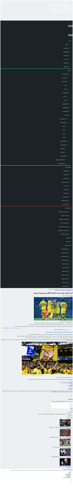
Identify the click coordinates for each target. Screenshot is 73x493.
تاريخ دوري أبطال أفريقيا (65, 256)
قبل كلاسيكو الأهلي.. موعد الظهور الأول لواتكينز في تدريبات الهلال (60, 3)
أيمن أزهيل (64, 322)
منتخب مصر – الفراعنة (65, 215)
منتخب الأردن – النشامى (65, 234)
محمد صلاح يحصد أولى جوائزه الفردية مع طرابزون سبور (61, 5)
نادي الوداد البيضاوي (61, 163)
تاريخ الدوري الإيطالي (65, 271)
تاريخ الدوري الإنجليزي (65, 263)
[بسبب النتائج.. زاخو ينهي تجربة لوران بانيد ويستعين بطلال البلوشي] (65, 436)
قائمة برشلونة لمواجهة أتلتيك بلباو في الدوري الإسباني (62, 11)
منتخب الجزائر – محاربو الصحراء (63, 230)
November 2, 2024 (67, 329)
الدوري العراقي (66, 189)
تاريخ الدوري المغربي (65, 286)
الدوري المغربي (66, 185)
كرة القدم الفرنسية (65, 111)
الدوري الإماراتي (66, 193)
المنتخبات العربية (68, 474)
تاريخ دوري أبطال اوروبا (65, 252)
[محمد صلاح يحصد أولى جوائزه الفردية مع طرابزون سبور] (65, 445)
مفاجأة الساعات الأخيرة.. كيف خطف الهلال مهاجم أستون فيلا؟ (60, 8)
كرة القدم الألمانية (66, 107)
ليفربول (65, 85)
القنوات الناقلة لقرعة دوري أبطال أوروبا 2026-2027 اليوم (61, 6)
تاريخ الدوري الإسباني (65, 267)
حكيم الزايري (70, 295)
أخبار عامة (67, 44)
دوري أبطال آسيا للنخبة (65, 200)
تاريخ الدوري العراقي (65, 282)
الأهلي (64, 137)
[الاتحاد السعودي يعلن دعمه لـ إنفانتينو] (65, 465)
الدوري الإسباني (66, 174)
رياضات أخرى (68, 237)
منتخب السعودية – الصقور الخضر (63, 211)
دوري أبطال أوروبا (66, 196)
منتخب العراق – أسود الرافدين (64, 226)
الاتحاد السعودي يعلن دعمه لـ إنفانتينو (65, 7)
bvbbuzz (58, 337)
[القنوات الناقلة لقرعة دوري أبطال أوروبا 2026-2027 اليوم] (65, 455)
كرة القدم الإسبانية (66, 92)
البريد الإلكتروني (70, 412)
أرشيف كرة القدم (68, 245)
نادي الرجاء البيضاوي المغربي (60, 159)
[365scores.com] (70, 36)
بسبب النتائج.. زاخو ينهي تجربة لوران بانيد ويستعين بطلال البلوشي (60, 4)
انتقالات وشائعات (66, 51)
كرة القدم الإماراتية (63, 141)
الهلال (64, 133)
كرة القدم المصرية (64, 144)
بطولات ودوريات (68, 167)
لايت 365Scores (66, 66)
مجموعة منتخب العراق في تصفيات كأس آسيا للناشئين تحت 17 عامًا (60, 9)
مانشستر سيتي (64, 77)
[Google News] (70, 385)
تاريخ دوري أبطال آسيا (65, 260)
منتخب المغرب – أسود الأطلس (64, 219)
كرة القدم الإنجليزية (65, 74)
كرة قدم (69, 70)
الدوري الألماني (70, 290)
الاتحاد (64, 126)
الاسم (72, 410)
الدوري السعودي (66, 178)
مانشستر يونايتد (64, 81)
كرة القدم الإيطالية (66, 103)
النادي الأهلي (63, 148)
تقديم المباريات (66, 48)
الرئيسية (71, 289)
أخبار (70, 40)
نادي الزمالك (63, 152)
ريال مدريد (65, 96)
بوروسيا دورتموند (65, 290)
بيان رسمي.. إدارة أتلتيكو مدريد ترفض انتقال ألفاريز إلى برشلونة (60, 10)
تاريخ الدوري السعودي (65, 278)
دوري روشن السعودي (63, 118)
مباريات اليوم (68, 241)
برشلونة (65, 100)
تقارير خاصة (67, 59)
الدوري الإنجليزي (66, 170)
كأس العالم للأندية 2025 (67, 477)
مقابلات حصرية (66, 55)
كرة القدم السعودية (63, 122)
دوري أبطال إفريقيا (65, 204)
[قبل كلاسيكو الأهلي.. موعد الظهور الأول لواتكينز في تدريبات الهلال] (65, 426)
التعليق (71, 408)
